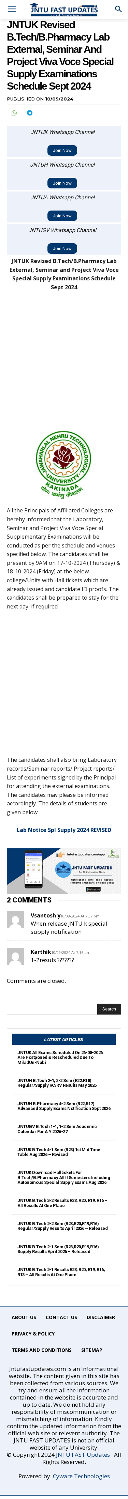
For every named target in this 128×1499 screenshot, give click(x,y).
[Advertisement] (64, 364)
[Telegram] (29, 113)
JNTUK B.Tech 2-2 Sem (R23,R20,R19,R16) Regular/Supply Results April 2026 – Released (62, 1226)
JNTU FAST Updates (83, 1454)
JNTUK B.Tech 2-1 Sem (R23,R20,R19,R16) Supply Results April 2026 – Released (58, 1249)
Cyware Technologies (81, 1476)
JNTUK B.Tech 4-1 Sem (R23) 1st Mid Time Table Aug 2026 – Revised (58, 1152)
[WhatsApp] (13, 113)
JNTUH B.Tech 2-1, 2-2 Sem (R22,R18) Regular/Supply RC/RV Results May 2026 (57, 1083)
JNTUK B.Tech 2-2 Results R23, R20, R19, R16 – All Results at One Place (62, 1203)
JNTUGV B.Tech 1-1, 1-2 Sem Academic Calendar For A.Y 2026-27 (57, 1129)
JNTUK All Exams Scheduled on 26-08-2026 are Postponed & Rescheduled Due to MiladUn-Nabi (60, 1057)
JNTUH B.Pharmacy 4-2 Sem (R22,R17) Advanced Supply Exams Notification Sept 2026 (63, 1106)
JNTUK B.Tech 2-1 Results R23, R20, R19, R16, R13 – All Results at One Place (61, 1272)
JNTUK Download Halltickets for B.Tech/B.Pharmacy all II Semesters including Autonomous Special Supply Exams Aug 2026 (63, 1177)
